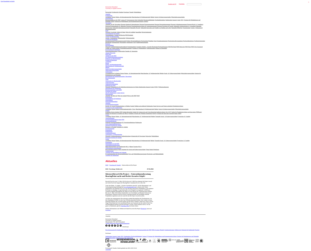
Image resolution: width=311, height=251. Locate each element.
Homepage (143, 208)
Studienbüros (127, 236)
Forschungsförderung (110, 121)
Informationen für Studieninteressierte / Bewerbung (118, 76)
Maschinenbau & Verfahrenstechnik (114, 66)
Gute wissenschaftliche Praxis (113, 124)
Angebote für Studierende (112, 155)
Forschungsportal (109, 128)
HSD (106, 165)
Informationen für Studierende (113, 88)
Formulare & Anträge (110, 91)
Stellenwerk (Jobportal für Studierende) (185, 230)
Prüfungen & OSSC (110, 85)
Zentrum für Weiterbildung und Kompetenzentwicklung (162, 236)
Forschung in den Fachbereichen (113, 107)
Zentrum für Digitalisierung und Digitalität (188, 236)
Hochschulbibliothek (136, 236)
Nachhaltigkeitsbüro (110, 238)
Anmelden (108, 249)
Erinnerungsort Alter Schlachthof (124, 238)
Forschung (126, 12)
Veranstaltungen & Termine (112, 33)
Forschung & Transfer (115, 165)
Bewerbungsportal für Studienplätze (114, 230)
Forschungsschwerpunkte (111, 104)
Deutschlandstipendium (111, 101)
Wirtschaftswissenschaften (112, 70)
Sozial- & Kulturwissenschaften (113, 69)
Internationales (109, 94)
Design (107, 63)
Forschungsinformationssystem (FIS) (114, 119)
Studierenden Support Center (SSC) (114, 236)
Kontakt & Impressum (111, 60)
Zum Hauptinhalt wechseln (7, 1)
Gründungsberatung (110, 133)
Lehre (106, 79)
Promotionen (108, 97)
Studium (121, 12)
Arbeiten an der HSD (110, 55)
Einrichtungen (109, 18)
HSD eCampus (156, 230)
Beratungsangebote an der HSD (113, 90)
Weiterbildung (137, 12)
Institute (107, 110)
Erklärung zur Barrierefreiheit (113, 58)
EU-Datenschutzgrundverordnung (114, 57)
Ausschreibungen (109, 118)
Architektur (108, 61)
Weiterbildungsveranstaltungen (113, 148)
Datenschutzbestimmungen (122, 223)
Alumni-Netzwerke (110, 53)
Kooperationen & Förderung (112, 49)
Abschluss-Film (125, 206)
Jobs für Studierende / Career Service (114, 93)
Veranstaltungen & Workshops (113, 98)
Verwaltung (108, 23)
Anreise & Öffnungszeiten (112, 36)
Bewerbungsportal (110, 78)
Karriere (197, 230)
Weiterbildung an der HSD (112, 143)
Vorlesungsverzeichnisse (111, 84)
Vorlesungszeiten (109, 82)
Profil (106, 30)
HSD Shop (108, 54)
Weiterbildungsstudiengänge (112, 145)
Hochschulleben (109, 45)
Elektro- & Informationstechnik (113, 64)
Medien (107, 67)
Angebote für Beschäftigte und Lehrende (115, 152)
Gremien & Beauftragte (111, 39)
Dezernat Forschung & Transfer (113, 125)
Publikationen (108, 131)
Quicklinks (181, 4)
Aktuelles (107, 14)
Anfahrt (107, 223)
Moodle (162, 230)
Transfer (131, 12)
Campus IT (145, 236)
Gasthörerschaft (109, 151)
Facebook (107, 210)
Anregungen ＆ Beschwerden (113, 81)
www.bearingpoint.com (130, 187)
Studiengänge (108, 72)
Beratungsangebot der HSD (144, 230)
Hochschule (108, 12)
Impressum (113, 223)
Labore (107, 115)
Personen (107, 44)
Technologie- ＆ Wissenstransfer (113, 134)
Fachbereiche (115, 12)
